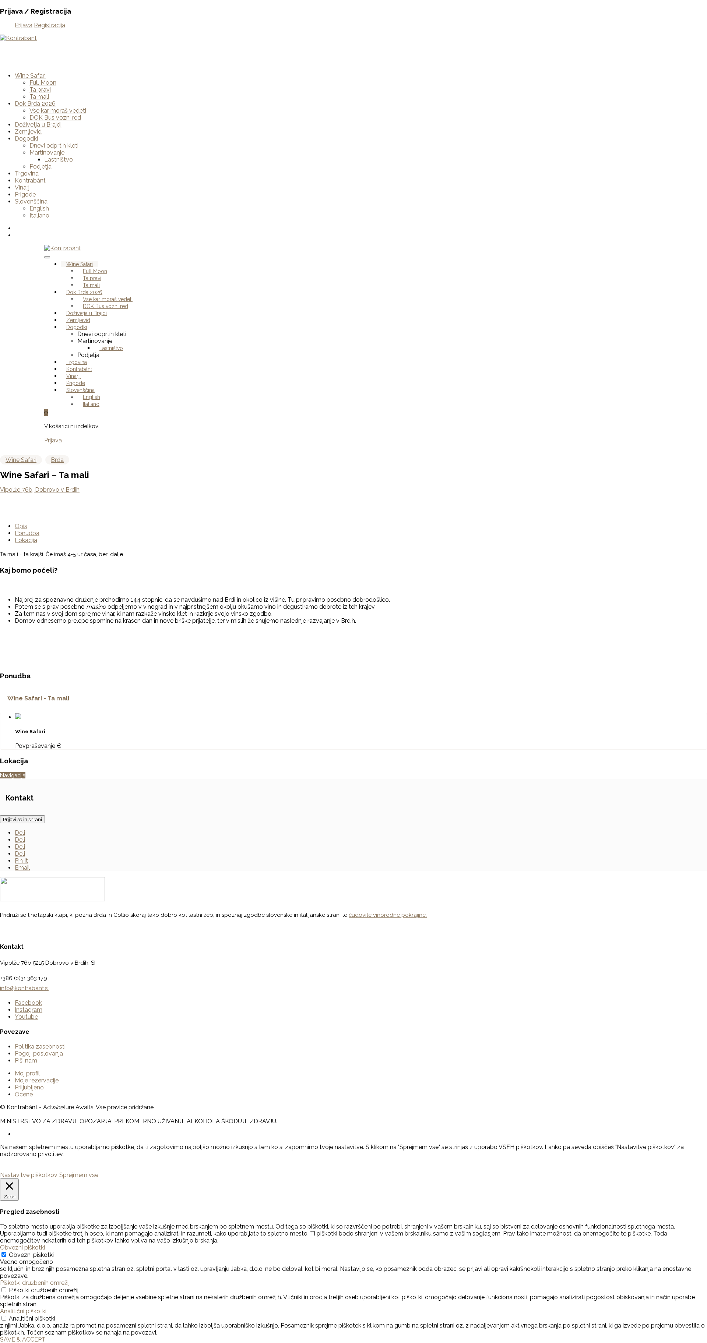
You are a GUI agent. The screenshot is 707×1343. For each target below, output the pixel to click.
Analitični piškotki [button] (23, 1311)
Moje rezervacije (37, 1080)
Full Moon (42, 82)
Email (22, 867)
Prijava (23, 25)
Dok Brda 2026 (35, 103)
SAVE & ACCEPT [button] (23, 1339)
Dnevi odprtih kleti (53, 145)
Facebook (28, 1002)
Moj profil (27, 1073)
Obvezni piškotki (31, 1254)
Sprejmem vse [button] (78, 1174)
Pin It (21, 860)
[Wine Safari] (18, 717)
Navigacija (12, 775)
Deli (20, 832)
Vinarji (23, 187)
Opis (21, 526)
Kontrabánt (30, 180)
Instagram (28, 1009)
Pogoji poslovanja (39, 1053)
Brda (57, 459)
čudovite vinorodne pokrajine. (388, 915)
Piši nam (26, 1060)
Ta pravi (40, 89)
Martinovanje (46, 152)
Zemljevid (28, 131)
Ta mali (39, 96)
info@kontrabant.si (24, 988)
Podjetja (40, 166)
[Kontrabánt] (18, 38)
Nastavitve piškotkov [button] (28, 1174)
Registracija (49, 25)
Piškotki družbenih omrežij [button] (35, 1282)
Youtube (26, 1016)
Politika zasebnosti (40, 1046)
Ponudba (27, 533)
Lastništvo (58, 159)
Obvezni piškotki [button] (22, 1247)
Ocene (24, 1094)
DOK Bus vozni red (55, 117)
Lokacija (26, 540)
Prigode (25, 194)
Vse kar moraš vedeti (57, 110)
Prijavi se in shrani (22, 819)
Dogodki (26, 138)
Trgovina (27, 173)
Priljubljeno (29, 1087)
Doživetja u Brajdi (38, 124)
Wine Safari (30, 75)
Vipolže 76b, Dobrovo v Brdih (40, 489)
